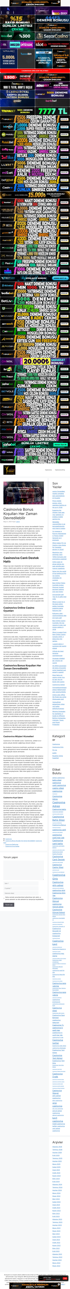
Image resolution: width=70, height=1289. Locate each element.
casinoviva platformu (56, 997)
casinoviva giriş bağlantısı (58, 888)
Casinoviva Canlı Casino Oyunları (57, 853)
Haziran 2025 (57, 1161)
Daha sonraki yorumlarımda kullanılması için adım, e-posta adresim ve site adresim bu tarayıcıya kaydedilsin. (24, 898)
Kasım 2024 (56, 1176)
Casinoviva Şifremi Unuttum (58, 1088)
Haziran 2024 (57, 1190)
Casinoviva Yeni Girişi (57, 1069)
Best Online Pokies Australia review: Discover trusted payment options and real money (58, 587)
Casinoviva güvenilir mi (58, 926)
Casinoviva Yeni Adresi (57, 1056)
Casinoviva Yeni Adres (58, 1051)
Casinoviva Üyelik (57, 1075)
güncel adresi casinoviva (57, 1112)
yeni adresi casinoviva (56, 1130)
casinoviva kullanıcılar (57, 947)
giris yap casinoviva (57, 1108)
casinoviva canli (59, 830)
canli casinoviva (59, 785)
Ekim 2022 (56, 1248)
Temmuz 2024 (57, 1187)
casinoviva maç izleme (58, 955)
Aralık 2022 (56, 1242)
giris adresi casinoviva (56, 1097)
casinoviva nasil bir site (58, 971)
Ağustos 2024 (57, 1184)
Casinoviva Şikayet (57, 1091)
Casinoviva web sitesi (59, 1046)
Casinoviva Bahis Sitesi (58, 818)
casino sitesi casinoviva (58, 789)
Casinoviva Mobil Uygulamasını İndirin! (59, 964)
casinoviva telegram (56, 1021)
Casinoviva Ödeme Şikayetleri (58, 1071)
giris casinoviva (57, 1100)
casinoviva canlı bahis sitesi (58, 850)
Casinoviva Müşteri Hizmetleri (57, 967)
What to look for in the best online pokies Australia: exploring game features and (58, 606)
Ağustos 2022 (57, 1254)
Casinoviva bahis (59, 809)
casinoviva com (55, 870)
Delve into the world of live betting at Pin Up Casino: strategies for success (59, 575)
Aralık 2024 (56, 1173)
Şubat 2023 (56, 1237)
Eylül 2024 (56, 1181)
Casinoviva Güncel (57, 899)
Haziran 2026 (57, 1152)
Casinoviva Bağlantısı (57, 822)
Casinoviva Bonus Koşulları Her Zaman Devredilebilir (20, 840)
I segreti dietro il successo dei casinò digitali (59, 646)
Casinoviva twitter (57, 1041)
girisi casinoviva (57, 1104)
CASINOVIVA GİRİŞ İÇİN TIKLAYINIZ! (35, 71)
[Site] (35, 119)
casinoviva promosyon (56, 1001)
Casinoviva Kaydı (56, 938)
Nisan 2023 (56, 1231)
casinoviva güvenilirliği (57, 924)
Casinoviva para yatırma (59, 984)
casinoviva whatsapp (59, 1048)
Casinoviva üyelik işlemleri (58, 1086)
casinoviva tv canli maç (57, 1029)
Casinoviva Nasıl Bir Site (58, 975)
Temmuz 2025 (57, 1158)
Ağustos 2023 (57, 1219)
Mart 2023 (56, 1234)
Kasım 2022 (56, 1245)
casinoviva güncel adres (57, 905)
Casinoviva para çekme (59, 993)
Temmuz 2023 (57, 1222)
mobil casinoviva (58, 1124)
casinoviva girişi (58, 890)
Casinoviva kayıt (57, 942)
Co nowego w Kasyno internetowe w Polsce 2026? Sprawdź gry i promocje (59, 536)
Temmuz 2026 (57, 1149)
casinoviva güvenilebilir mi (58, 919)
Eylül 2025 (56, 1155)
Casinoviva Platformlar (11, 844)
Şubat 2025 (56, 1167)
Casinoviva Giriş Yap (58, 894)
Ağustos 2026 (57, 1147)
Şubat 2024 (56, 1202)
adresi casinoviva (58, 778)
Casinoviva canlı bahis (57, 842)
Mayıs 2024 (56, 1193)
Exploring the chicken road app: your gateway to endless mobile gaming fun (58, 514)
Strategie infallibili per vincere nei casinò (58, 661)
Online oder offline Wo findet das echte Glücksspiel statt (59, 697)
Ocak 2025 (56, 1170)
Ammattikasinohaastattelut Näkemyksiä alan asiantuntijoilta (59, 690)
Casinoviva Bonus (59, 825)
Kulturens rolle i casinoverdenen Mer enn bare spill (59, 616)
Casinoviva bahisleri (57, 811)
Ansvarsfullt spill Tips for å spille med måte (59, 597)
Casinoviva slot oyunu (58, 1013)
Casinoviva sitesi (57, 1009)
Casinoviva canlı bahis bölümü (58, 846)
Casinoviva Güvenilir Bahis (58, 922)
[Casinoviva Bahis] (9, 470)
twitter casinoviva (58, 1126)
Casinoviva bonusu (56, 827)
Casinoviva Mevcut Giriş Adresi (59, 958)
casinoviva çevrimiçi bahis (58, 1079)
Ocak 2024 (56, 1205)
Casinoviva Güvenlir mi (56, 930)
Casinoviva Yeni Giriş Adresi (58, 1066)
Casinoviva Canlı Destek (58, 858)
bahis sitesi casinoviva (56, 781)
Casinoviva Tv (58, 1025)
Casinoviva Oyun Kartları (12, 846)
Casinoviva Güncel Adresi (58, 911)
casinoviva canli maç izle (58, 836)
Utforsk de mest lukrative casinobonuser (58, 653)
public (54, 753)
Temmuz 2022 (57, 1257)
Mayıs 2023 (56, 1228)
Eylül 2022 (56, 1251)
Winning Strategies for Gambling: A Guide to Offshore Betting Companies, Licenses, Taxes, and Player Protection (59, 718)
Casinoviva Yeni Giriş (58, 1062)
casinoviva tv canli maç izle (57, 1034)
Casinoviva (48, 470)
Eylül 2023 (56, 1216)
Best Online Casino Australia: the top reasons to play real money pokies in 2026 (59, 625)
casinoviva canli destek (57, 832)
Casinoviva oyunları (56, 978)
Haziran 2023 (57, 1225)
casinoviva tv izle (57, 1037)
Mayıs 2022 (56, 1263)
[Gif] (35, 194)
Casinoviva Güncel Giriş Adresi (58, 915)
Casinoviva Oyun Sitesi (57, 981)
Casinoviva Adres (57, 797)
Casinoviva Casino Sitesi (57, 866)
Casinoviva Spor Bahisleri (58, 1016)
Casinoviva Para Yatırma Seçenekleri (59, 989)
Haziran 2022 (57, 1260)
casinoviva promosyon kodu (58, 1004)
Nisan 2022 (56, 1266)
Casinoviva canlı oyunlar (57, 862)
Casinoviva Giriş (60, 470)
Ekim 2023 (56, 1213)
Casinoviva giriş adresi (57, 884)
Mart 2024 (56, 1199)
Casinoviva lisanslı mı (59, 949)
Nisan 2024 (56, 1196)
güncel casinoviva (58, 1115)
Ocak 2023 (56, 1240)
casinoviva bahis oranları (57, 814)
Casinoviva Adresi (58, 685)
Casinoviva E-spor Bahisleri (58, 872)
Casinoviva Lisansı (56, 951)
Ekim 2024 (56, 1179)
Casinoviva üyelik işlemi (57, 1083)
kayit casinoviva (57, 1119)
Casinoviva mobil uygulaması (57, 961)
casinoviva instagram (56, 934)
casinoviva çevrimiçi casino (58, 1081)
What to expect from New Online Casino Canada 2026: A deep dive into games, (59, 637)
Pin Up (54, 750)
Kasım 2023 (56, 1210)
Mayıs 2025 (56, 1164)
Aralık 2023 (56, 1208)
